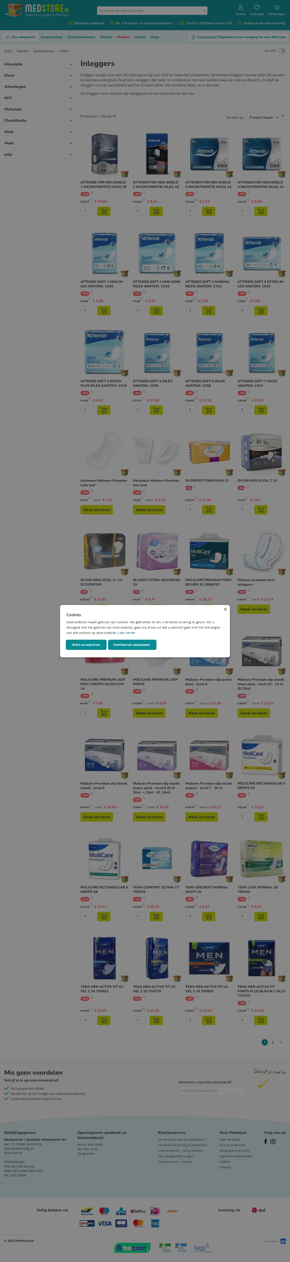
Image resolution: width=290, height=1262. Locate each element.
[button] (132, 644)
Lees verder (126, 632)
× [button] (225, 609)
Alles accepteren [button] (86, 644)
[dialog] (145, 631)
